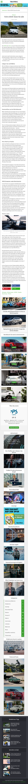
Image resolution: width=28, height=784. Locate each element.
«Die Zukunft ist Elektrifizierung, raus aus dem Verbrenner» (14, 588)
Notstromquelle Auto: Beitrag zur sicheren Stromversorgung (14, 400)
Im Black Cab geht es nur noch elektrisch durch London (14, 648)
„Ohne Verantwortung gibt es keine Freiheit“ (15, 760)
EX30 (5, 45)
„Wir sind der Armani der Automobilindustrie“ (16, 772)
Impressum (4, 781)
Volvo (10, 45)
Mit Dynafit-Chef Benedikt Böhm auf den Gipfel (14, 553)
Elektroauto (11, 292)
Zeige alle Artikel (14, 427)
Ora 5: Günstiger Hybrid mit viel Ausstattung (14, 679)
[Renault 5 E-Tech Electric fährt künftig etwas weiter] (14, 344)
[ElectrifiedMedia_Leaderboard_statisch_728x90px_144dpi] (14, 5)
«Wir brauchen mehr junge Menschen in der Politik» (14, 571)
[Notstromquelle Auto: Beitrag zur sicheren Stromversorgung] (14, 394)
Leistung (5, 293)
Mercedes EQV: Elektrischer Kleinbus (15, 730)
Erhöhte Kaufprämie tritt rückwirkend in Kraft (16, 736)
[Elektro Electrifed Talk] (14, 497)
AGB (13, 781)
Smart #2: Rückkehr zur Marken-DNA (14, 384)
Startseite (4, 10)
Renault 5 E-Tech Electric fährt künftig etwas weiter (14, 350)
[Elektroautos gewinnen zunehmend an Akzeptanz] (14, 361)
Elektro (14, 15)
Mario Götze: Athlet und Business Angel (14, 480)
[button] (6, 285)
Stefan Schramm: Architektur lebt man (14, 535)
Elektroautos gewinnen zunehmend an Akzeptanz (14, 366)
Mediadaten (23, 781)
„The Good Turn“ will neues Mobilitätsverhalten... (15, 767)
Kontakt (9, 781)
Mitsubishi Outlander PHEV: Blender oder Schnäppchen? (15, 724)
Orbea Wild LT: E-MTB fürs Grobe (14, 665)
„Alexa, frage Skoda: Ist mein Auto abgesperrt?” (16, 754)
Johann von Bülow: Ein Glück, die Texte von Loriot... (14, 461)
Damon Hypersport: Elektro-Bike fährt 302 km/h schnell (15, 742)
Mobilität (14, 644)
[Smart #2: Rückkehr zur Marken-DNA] (14, 377)
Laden (20, 292)
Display (4, 292)
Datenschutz (17, 781)
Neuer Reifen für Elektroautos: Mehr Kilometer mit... (14, 441)
